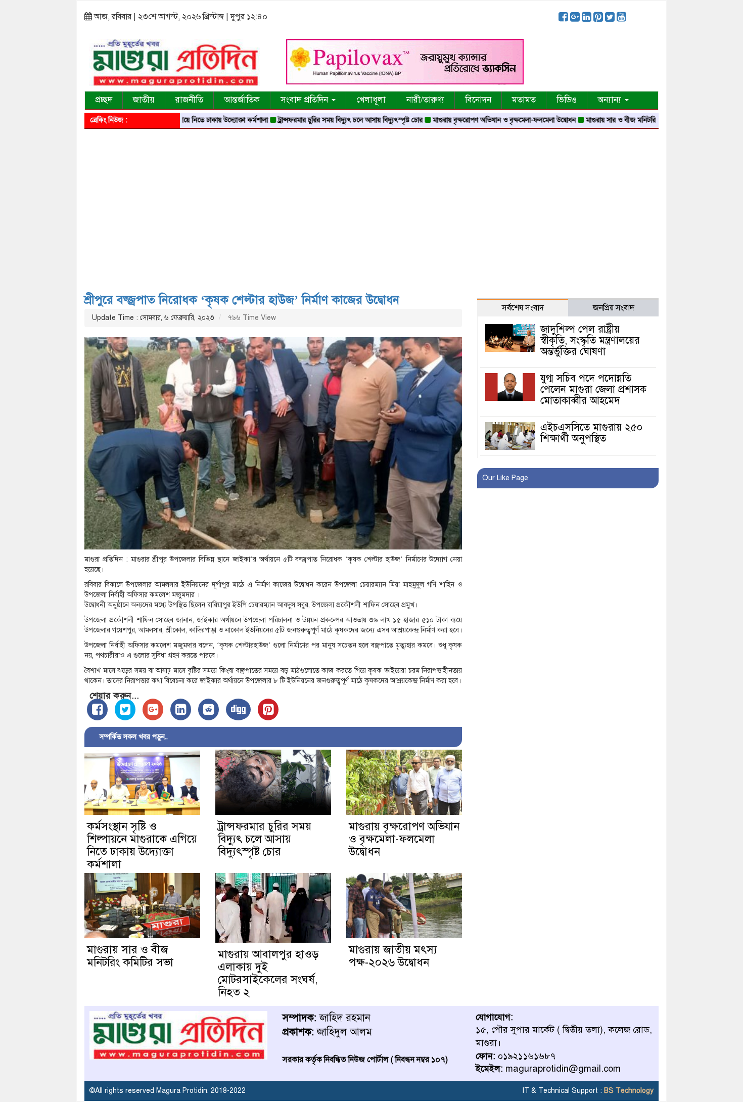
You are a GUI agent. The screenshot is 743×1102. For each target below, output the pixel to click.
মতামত (524, 100)
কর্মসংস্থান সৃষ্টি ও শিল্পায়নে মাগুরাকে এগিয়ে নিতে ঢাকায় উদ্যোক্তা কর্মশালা (142, 845)
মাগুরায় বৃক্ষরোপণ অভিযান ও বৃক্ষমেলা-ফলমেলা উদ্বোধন (474, 120)
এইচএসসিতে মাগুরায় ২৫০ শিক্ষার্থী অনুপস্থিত (591, 433)
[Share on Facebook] (97, 709)
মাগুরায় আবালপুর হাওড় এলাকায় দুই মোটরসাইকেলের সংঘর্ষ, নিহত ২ (268, 973)
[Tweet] (125, 709)
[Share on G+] (153, 709)
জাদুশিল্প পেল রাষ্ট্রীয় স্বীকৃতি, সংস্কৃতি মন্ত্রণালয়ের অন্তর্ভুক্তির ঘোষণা (590, 340)
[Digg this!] (238, 709)
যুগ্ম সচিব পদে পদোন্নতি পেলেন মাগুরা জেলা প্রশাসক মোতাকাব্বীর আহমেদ (593, 389)
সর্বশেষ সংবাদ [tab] (523, 308)
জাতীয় (144, 100)
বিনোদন (478, 100)
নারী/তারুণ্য (425, 100)
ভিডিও (566, 100)
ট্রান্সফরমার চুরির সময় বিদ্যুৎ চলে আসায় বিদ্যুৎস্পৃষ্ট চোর (321, 120)
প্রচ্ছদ (103, 100)
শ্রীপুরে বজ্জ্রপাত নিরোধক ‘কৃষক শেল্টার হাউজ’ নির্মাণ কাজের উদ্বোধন (241, 299)
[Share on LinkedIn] (180, 709)
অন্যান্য (610, 100)
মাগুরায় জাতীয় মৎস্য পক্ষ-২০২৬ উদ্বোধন (393, 956)
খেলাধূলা (371, 100)
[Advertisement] (371, 207)
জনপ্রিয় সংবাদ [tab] (613, 308)
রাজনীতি (189, 100)
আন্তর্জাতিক (242, 100)
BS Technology (628, 1090)
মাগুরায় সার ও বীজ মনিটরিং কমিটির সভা (609, 120)
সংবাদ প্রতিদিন (306, 100)
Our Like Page (505, 478)
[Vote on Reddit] (208, 709)
